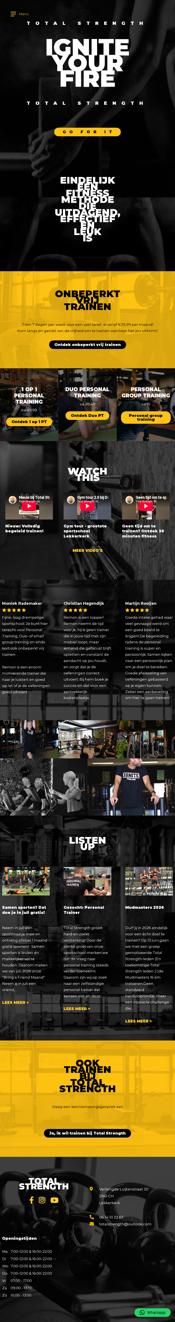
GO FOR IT (89, 132)
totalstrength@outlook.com (125, 1224)
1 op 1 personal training (29, 395)
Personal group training (146, 392)
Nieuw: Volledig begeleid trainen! (24, 528)
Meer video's (88, 550)
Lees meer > (15, 1002)
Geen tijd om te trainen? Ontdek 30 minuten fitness (143, 531)
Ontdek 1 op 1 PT (29, 421)
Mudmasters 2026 (144, 907)
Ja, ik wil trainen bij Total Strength (87, 1133)
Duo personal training (87, 392)
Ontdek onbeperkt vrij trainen (87, 344)
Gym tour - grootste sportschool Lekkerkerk (85, 531)
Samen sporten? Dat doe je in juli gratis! (24, 910)
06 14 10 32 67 (111, 1217)
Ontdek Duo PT (87, 415)
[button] (152, 1312)
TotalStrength (44, 1183)
